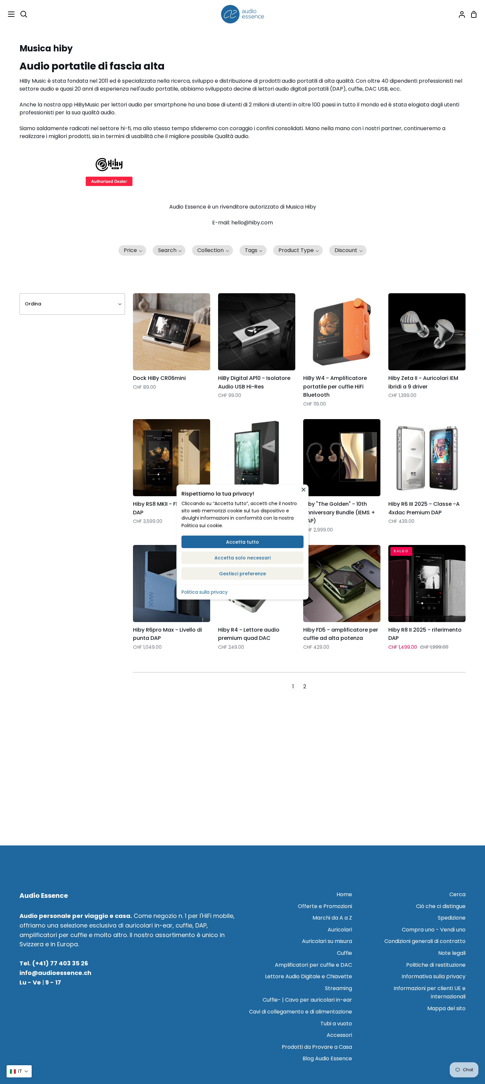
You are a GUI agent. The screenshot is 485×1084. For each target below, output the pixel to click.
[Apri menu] (7, 14)
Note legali (452, 953)
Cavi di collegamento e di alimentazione (300, 1011)
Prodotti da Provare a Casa (317, 1047)
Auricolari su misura (327, 941)
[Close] (303, 490)
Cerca (457, 894)
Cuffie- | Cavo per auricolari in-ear (307, 1000)
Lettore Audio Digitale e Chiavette (308, 976)
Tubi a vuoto (336, 1023)
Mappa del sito (446, 1008)
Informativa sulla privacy (434, 976)
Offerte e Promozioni (325, 906)
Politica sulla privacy (204, 592)
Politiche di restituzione (436, 965)
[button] (132, 250)
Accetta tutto (242, 542)
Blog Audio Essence (327, 1058)
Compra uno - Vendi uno (434, 929)
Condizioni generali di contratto (425, 941)
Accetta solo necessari (242, 558)
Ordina (33, 303)
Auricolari (340, 929)
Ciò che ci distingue (441, 906)
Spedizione (452, 918)
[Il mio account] (459, 14)
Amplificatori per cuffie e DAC (313, 965)
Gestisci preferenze (242, 573)
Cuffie (344, 953)
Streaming (338, 988)
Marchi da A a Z (332, 918)
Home (344, 894)
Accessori (339, 1035)
